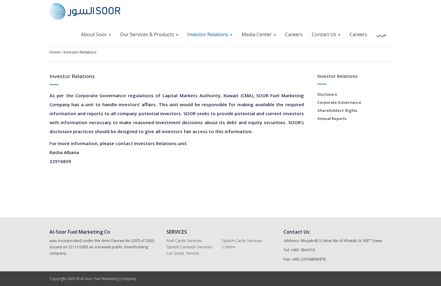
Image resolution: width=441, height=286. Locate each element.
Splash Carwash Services (189, 247)
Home (55, 52)
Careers (294, 34)
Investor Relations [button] (208, 34)
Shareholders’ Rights (337, 110)
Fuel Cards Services (184, 240)
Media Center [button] (257, 34)
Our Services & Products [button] (147, 34)
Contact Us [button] (325, 34)
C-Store (229, 247)
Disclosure (327, 94)
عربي (381, 34)
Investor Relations (80, 52)
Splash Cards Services (242, 240)
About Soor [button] (94, 34)
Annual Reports (331, 118)
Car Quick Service (182, 253)
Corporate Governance (339, 102)
